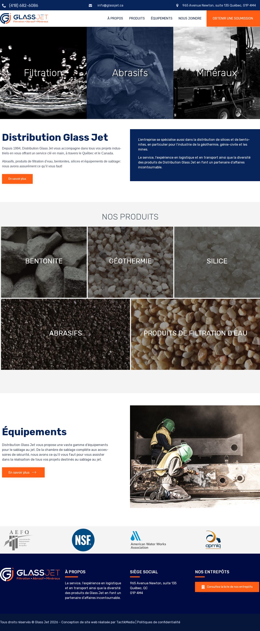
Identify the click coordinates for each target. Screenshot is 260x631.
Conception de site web (79, 622)
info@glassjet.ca (110, 5)
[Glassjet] (24, 18)
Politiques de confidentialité (158, 622)
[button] (233, 18)
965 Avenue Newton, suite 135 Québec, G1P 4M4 (219, 5)
